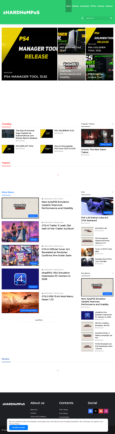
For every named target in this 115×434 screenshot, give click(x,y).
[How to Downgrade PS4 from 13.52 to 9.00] (46, 149)
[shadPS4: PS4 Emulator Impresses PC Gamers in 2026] (87, 315)
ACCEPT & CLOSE (18, 427)
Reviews (101, 6)
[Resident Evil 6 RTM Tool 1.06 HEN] (87, 262)
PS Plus (93, 6)
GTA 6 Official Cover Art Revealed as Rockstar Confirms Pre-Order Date (56, 252)
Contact (33, 413)
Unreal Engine (64, 417)
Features (109, 6)
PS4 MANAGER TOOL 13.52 (25, 76)
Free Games (63, 413)
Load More (39, 320)
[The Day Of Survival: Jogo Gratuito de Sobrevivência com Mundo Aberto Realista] (8, 133)
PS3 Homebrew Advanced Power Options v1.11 (102, 240)
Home (68, 6)
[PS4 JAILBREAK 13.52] (46, 133)
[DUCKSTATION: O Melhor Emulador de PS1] (87, 336)
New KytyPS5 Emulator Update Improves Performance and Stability (70, 71)
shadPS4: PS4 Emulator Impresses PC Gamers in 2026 (56, 275)
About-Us (33, 410)
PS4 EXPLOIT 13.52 (24, 146)
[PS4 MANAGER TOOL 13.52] (29, 54)
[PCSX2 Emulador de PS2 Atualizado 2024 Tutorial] (87, 347)
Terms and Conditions (38, 416)
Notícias (75, 6)
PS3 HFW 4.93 (101, 228)
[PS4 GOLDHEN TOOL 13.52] (99, 41)
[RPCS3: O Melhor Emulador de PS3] (87, 326)
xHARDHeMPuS (48, 199)
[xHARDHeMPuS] (21, 12)
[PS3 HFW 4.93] (87, 231)
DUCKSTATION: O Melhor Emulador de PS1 (103, 335)
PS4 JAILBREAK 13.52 (64, 131)
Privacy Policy (14, 424)
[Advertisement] (57, 102)
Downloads (84, 6)
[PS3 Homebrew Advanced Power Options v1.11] (87, 241)
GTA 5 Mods (63, 410)
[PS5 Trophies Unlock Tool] (99, 67)
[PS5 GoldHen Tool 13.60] (71, 41)
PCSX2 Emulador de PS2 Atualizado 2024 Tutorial (103, 346)
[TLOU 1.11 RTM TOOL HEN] (87, 252)
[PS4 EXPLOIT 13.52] (8, 149)
